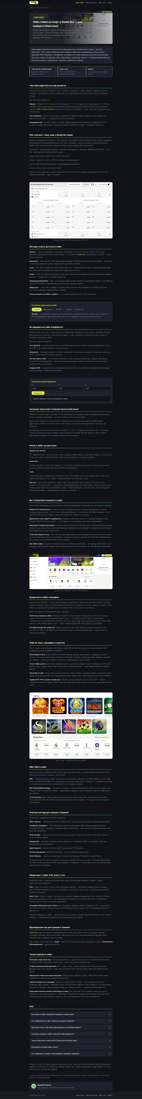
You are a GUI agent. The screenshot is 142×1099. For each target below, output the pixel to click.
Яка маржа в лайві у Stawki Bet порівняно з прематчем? (52, 1014)
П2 (86, 385)
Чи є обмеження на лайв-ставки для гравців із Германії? (52, 1021)
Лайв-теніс (102, 2)
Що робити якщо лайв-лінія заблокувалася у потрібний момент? (56, 1027)
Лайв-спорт (80, 2)
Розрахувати (38, 393)
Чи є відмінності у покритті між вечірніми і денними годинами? (55, 1054)
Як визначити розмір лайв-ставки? (44, 1047)
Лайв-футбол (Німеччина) (41, 71)
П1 (32, 385)
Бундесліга (81, 254)
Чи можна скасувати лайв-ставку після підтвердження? (52, 1034)
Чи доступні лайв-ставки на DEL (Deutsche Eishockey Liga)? (54, 1040)
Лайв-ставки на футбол (46, 109)
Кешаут (110, 2)
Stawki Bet (33, 933)
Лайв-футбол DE (91, 2)
